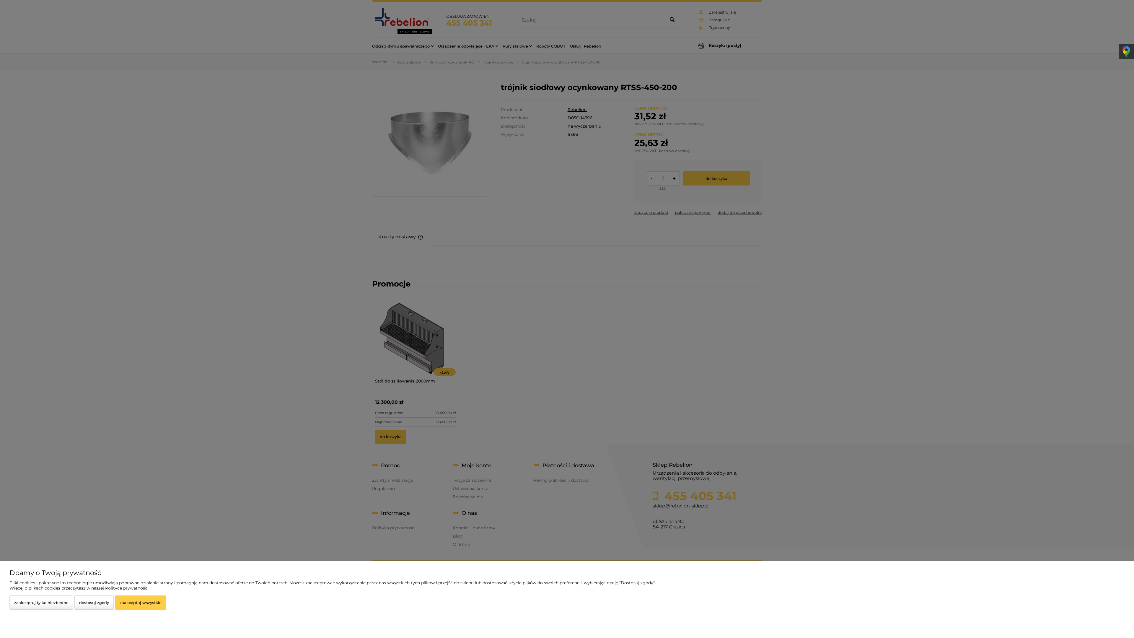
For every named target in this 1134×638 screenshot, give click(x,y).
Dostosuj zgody (94, 602)
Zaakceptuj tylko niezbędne (41, 602)
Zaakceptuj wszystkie (141, 602)
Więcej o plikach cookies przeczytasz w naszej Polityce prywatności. (79, 588)
